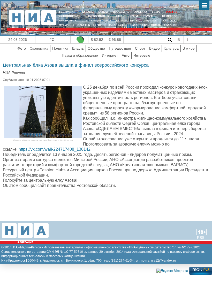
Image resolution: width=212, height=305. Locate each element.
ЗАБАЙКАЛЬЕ (118, 25)
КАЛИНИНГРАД (68, 16)
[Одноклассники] (187, 40)
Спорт (140, 48)
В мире (189, 48)
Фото (21, 48)
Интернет (110, 55)
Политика (60, 48)
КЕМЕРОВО (169, 16)
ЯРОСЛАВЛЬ (121, 11)
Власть (78, 48)
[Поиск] (170, 40)
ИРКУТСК (83, 25)
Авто (126, 55)
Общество (96, 48)
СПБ (84, 20)
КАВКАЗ (103, 11)
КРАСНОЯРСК (67, 20)
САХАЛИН (170, 25)
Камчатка (169, 20)
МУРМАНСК (66, 25)
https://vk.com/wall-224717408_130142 (54, 149)
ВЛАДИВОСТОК (100, 20)
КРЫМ (134, 16)
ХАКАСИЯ (149, 20)
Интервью (141, 55)
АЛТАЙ (120, 16)
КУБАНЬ (87, 11)
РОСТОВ (171, 11)
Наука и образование (80, 55)
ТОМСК (148, 16)
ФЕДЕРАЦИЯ (66, 11)
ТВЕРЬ (156, 11)
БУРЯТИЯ (99, 25)
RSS (200, 237)
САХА (134, 25)
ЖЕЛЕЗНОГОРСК (126, 20)
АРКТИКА (140, 11)
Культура (171, 48)
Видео (154, 48)
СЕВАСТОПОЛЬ (150, 25)
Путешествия (120, 48)
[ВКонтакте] (179, 40)
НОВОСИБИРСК (98, 16)
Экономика (39, 48)
